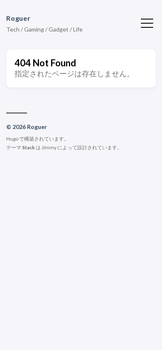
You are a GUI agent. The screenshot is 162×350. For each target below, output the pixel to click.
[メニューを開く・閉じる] (147, 22)
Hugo (12, 139)
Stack (28, 147)
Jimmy (49, 147)
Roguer (18, 18)
